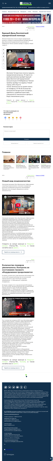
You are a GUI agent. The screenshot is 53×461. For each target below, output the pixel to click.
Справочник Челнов (45, 11)
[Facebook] (25, 387)
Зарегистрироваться (38, 143)
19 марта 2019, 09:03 (30, 260)
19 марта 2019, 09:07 (30, 176)
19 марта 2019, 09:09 (30, 27)
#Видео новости (30, 26)
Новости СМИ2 (40, 26)
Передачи (23, 11)
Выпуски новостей (13, 11)
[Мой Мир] (3, 63)
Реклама (35, 11)
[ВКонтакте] (3, 49)
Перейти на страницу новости (12, 252)
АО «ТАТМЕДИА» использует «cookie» (12, 411)
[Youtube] (17, 387)
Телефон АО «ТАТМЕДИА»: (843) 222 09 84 (13, 441)
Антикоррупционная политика (11, 439)
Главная (4, 11)
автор (3, 26)
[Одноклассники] (3, 56)
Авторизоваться (14, 143)
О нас (29, 11)
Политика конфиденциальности (11, 414)
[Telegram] (3, 53)
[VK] (9, 387)
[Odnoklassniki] (21, 387)
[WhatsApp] (3, 60)
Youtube (20, 101)
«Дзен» (9, 103)
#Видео (32, 259)
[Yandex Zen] (5, 387)
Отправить (26, 139)
